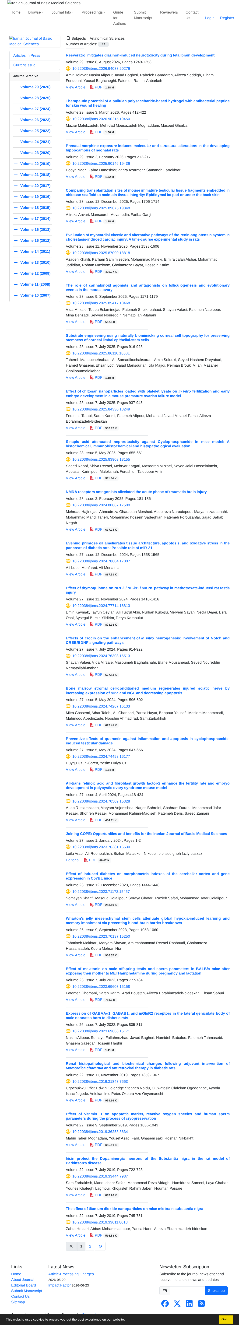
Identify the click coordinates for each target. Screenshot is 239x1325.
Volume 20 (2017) (35, 186)
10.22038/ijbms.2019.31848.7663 (100, 1081)
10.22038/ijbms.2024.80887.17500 (101, 505)
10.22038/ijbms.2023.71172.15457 (101, 892)
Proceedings (92, 12)
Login (209, 18)
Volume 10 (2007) (35, 295)
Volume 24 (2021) (35, 142)
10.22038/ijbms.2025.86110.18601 (101, 353)
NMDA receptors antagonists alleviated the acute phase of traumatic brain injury (136, 492)
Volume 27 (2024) (35, 109)
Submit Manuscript (143, 15)
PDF (104, 87)
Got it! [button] (225, 1319)
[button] (126, 1320)
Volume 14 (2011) (35, 251)
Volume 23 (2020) (35, 153)
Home (16, 12)
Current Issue (24, 65)
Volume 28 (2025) (35, 98)
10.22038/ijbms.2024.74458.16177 (101, 756)
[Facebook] (165, 1305)
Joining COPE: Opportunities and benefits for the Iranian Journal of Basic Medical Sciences (146, 834)
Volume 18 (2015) (35, 208)
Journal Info (61, 12)
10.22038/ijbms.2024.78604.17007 (101, 561)
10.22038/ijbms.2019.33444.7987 (100, 1176)
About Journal (22, 1280)
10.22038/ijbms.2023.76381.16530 (101, 847)
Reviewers (169, 12)
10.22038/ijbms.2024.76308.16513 (101, 656)
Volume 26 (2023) (35, 120)
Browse (34, 12)
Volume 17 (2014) (35, 219)
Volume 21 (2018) (35, 175)
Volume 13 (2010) (35, 262)
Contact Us (192, 15)
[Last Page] (100, 1246)
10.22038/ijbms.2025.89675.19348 (101, 208)
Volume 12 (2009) (35, 273)
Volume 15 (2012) (35, 240)
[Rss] (201, 1305)
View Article (75, 87)
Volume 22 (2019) (35, 164)
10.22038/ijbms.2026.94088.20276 (101, 68)
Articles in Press (26, 55)
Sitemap (18, 1302)
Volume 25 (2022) (35, 131)
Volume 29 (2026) (35, 87)
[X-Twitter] (177, 1305)
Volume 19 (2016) (35, 197)
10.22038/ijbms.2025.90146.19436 (101, 163)
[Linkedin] (189, 1305)
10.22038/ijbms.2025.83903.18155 (101, 459)
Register (227, 18)
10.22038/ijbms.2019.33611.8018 (100, 1222)
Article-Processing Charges (71, 1274)
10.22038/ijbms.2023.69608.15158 (101, 986)
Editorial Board (23, 1285)
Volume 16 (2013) (35, 229)
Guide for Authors (119, 17)
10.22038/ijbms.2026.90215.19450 (101, 119)
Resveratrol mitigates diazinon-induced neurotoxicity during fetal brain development (140, 55)
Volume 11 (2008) (35, 284)
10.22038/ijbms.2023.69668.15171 (101, 1031)
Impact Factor (59, 1285)
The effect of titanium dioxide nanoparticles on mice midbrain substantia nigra (134, 1209)
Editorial (73, 860)
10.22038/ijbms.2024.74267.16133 (101, 706)
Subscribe (216, 1291)
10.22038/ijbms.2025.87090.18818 (101, 253)
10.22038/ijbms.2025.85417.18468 (101, 303)
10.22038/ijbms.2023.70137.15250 (101, 936)
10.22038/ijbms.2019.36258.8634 (100, 1132)
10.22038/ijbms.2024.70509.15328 (101, 801)
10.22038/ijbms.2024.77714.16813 (101, 606)
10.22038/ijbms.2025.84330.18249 (101, 409)
